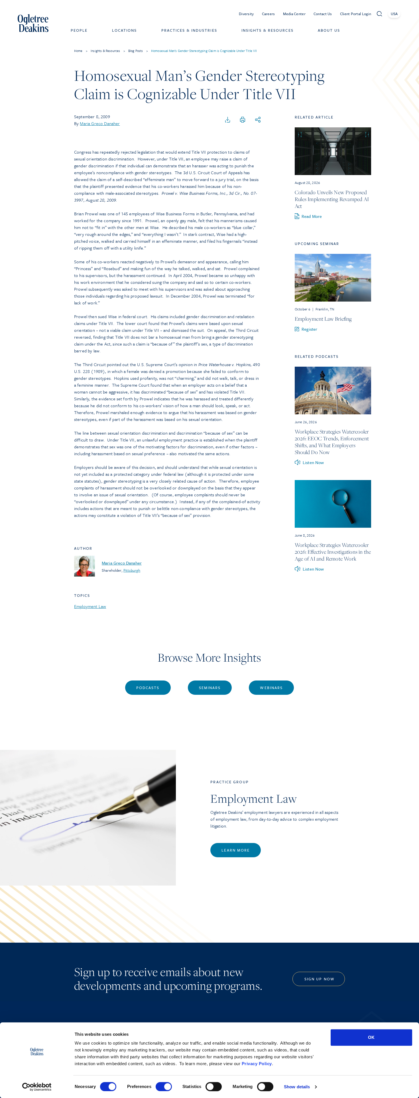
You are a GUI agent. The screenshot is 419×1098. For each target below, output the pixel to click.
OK (371, 1037)
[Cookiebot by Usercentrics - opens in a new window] (37, 1087)
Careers (268, 14)
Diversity (246, 14)
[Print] (242, 120)
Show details (297, 1086)
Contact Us (323, 14)
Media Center (294, 14)
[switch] (164, 1086)
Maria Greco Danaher (100, 123)
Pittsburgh (131, 570)
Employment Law (90, 606)
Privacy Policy (257, 1063)
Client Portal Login (355, 14)
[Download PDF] (227, 120)
